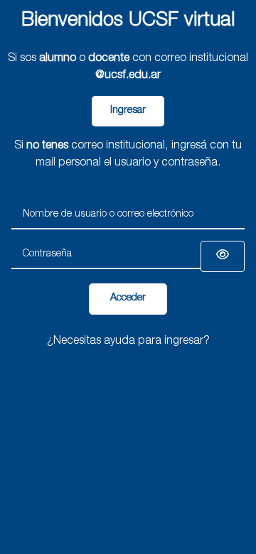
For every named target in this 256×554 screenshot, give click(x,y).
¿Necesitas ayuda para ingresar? (128, 341)
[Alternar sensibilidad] (223, 256)
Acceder (128, 298)
